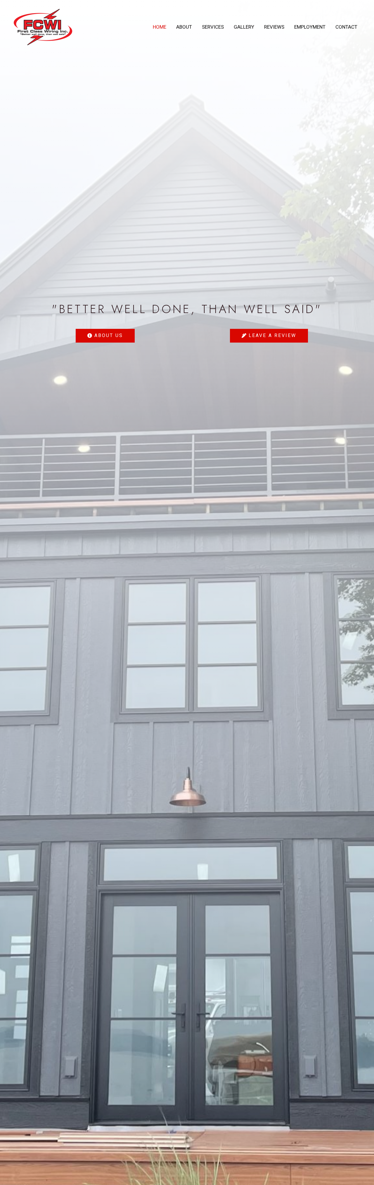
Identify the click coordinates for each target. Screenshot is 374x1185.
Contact (346, 27)
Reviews (274, 27)
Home (159, 27)
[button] (105, 336)
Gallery (244, 27)
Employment (309, 27)
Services (213, 27)
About (184, 27)
